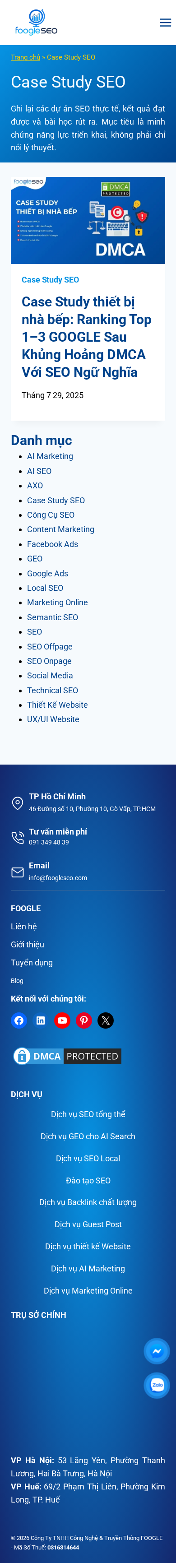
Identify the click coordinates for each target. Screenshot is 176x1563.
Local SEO (45, 588)
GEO (34, 558)
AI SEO (39, 471)
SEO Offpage (50, 646)
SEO (34, 631)
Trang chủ (25, 57)
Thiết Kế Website (57, 705)
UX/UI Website (53, 719)
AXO (35, 485)
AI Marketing (50, 456)
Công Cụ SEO (50, 514)
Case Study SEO (50, 279)
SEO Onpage (49, 661)
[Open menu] (165, 22)
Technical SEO (52, 690)
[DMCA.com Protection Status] (88, 1056)
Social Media (50, 675)
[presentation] (88, 220)
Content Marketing (60, 529)
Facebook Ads (52, 544)
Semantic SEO (52, 617)
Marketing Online (57, 602)
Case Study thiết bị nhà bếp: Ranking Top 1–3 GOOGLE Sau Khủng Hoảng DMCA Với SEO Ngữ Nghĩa (87, 337)
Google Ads (47, 573)
